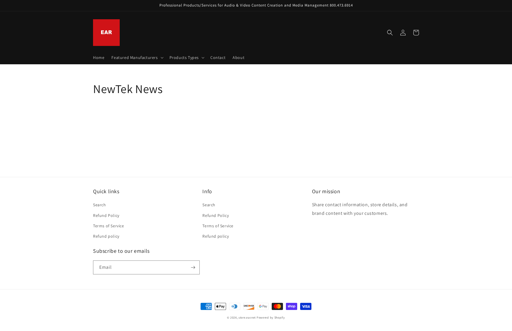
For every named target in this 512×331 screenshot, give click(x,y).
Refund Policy (106, 215)
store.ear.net (247, 317)
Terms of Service (108, 225)
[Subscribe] (192, 267)
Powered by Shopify (271, 317)
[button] (137, 57)
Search (99, 204)
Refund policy (106, 236)
